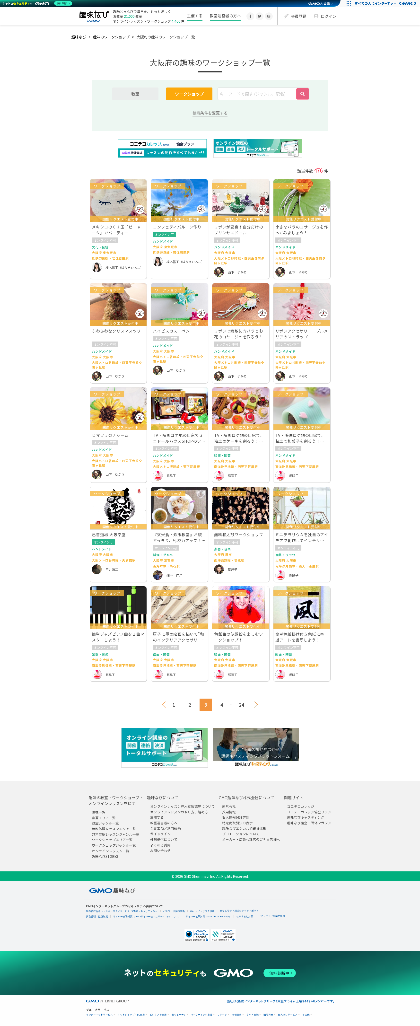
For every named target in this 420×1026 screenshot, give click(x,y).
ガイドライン (160, 834)
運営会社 (229, 806)
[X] (259, 16)
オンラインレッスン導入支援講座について (182, 806)
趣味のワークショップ (111, 36)
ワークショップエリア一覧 (112, 839)
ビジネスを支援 (158, 1014)
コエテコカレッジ (300, 806)
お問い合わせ (160, 850)
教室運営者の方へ (225, 15)
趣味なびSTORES (105, 856)
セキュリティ (179, 1014)
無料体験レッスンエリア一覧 (114, 828)
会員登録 (298, 16)
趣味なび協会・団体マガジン (309, 823)
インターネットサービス (99, 1014)
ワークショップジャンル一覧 (114, 845)
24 (241, 704)
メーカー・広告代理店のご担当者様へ (251, 839)
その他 (306, 1014)
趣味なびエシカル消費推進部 (244, 828)
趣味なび (78, 36)
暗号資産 (268, 1014)
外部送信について (163, 839)
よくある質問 (160, 844)
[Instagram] (269, 16)
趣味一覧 (98, 812)
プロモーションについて (241, 834)
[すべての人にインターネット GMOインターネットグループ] (386, 3)
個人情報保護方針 (235, 817)
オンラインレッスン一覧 (110, 850)
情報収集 (237, 1014)
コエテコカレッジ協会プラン (309, 811)
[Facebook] (250, 16)
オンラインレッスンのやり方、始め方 (179, 811)
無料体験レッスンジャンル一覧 (115, 834)
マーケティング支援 (201, 1014)
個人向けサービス (288, 1014)
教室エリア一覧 (104, 817)
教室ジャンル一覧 (105, 823)
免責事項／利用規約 (165, 828)
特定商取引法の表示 (237, 823)
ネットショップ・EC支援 (131, 1014)
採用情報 (229, 811)
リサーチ (222, 1014)
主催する (194, 15)
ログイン (328, 16)
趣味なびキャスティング (305, 817)
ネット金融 (252, 1014)
